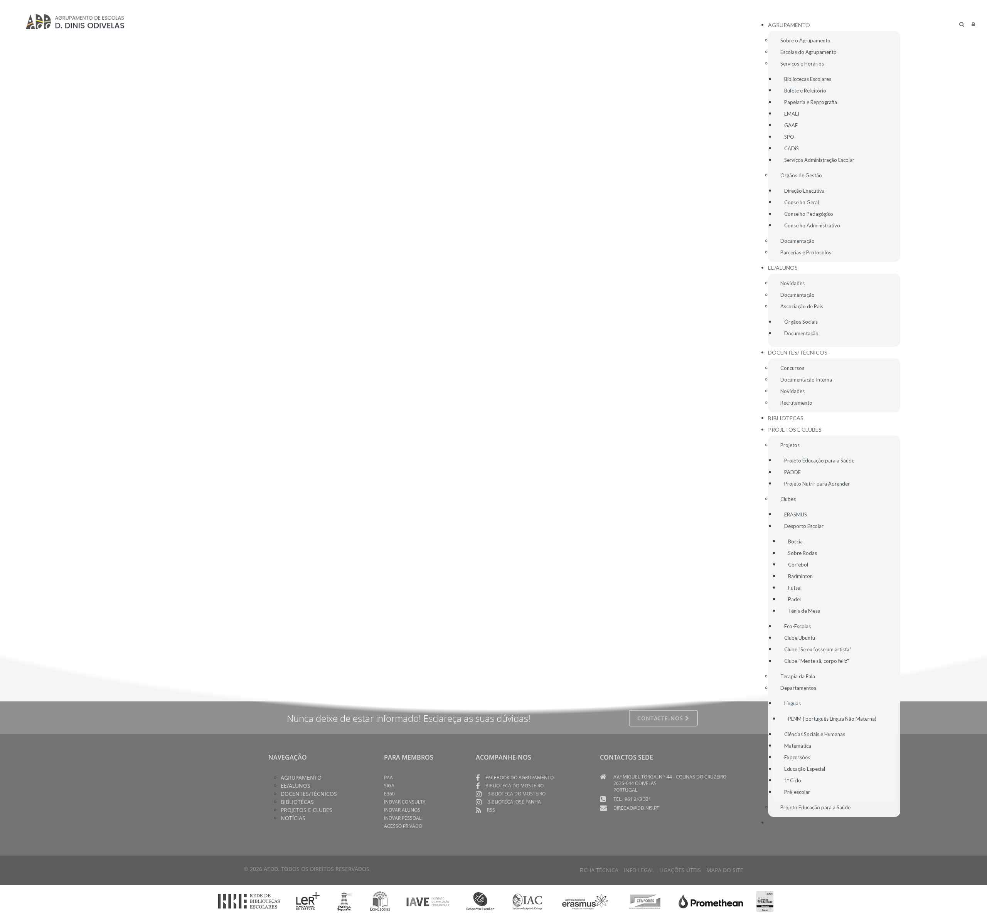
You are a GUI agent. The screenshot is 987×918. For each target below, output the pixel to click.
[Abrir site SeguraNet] (344, 901)
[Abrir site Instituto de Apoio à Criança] (527, 901)
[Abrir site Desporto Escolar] (480, 901)
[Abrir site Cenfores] (645, 901)
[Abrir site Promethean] (711, 901)
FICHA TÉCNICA (598, 870)
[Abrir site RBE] (249, 901)
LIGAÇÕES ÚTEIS (680, 870)
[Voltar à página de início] (75, 21)
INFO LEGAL (639, 870)
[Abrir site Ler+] (308, 901)
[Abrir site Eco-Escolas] (380, 901)
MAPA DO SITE (724, 870)
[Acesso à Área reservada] (973, 24)
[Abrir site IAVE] (428, 901)
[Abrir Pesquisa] (961, 24)
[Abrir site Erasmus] (585, 901)
